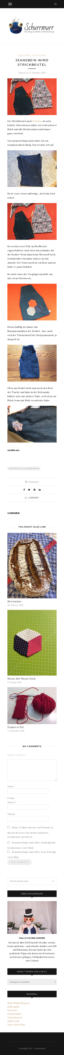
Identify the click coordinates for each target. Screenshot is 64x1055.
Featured (24, 55)
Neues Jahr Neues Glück (21, 678)
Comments (32, 481)
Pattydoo (12, 1010)
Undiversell (13, 1021)
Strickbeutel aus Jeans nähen (24, 468)
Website (11, 814)
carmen (33, 497)
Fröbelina (37, 121)
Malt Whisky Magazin (18, 1003)
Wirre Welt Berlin (16, 1024)
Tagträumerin (14, 1017)
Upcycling (39, 55)
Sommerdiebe (14, 1014)
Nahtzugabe (13, 1006)
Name (11, 786)
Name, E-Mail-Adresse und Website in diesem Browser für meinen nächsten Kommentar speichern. (30, 832)
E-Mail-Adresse (11, 800)
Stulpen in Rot (15, 727)
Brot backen (14, 601)
